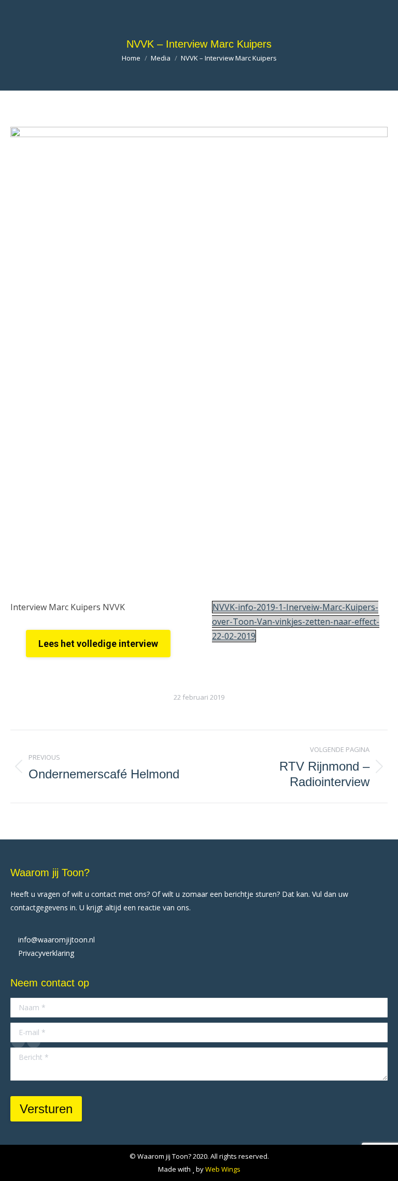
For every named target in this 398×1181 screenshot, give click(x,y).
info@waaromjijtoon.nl (56, 939)
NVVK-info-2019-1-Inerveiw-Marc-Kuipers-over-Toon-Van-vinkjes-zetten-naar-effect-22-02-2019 (295, 621)
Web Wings (222, 1169)
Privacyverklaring (46, 953)
